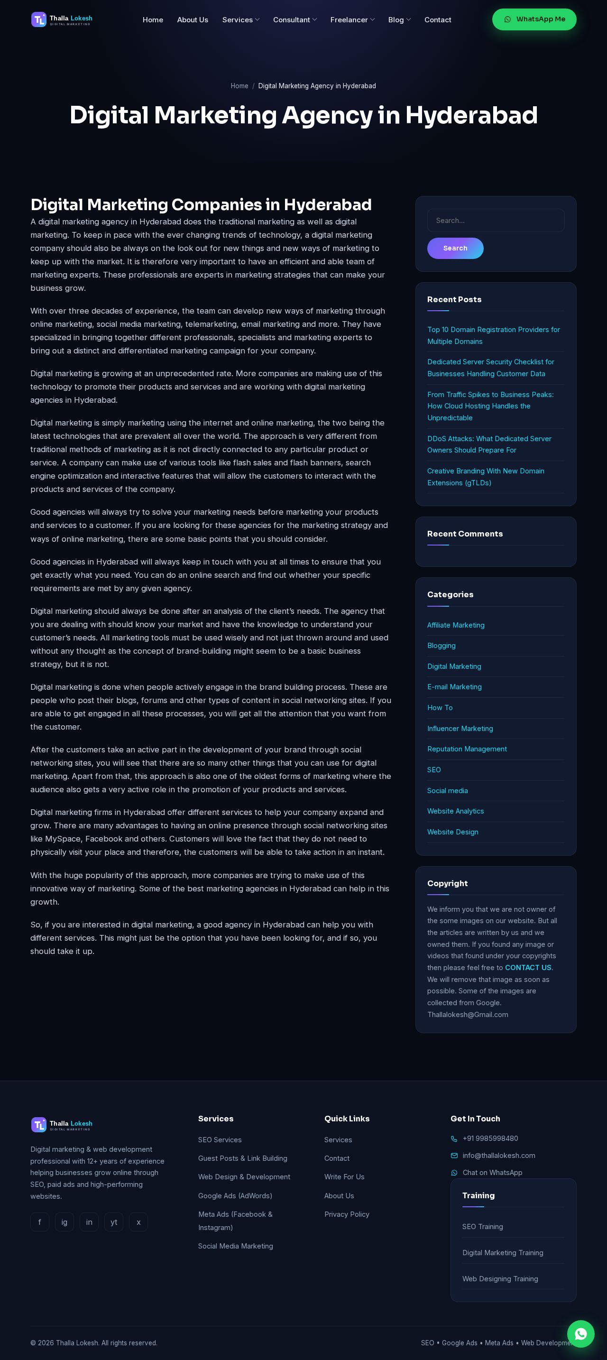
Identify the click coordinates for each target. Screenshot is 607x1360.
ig (64, 1222)
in (89, 1222)
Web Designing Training (500, 1279)
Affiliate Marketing (456, 625)
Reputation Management (467, 749)
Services (237, 19)
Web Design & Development (244, 1177)
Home (153, 19)
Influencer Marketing (460, 728)
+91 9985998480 (490, 1138)
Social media (447, 790)
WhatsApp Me (540, 19)
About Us (192, 19)
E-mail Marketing (454, 687)
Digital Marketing (454, 666)
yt (113, 1222)
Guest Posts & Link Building (242, 1158)
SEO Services (220, 1140)
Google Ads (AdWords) (235, 1196)
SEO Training (482, 1226)
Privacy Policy (346, 1214)
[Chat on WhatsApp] (581, 1334)
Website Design (452, 832)
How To (440, 707)
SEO (434, 770)
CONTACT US (528, 967)
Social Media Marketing (235, 1246)
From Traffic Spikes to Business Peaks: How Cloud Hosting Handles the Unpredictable (490, 406)
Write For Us (344, 1177)
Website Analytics (455, 811)
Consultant (291, 19)
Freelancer (349, 19)
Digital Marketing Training (502, 1253)
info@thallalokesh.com (499, 1155)
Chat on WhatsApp (493, 1172)
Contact (437, 19)
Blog (396, 19)
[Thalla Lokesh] (65, 19)
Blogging (441, 645)
